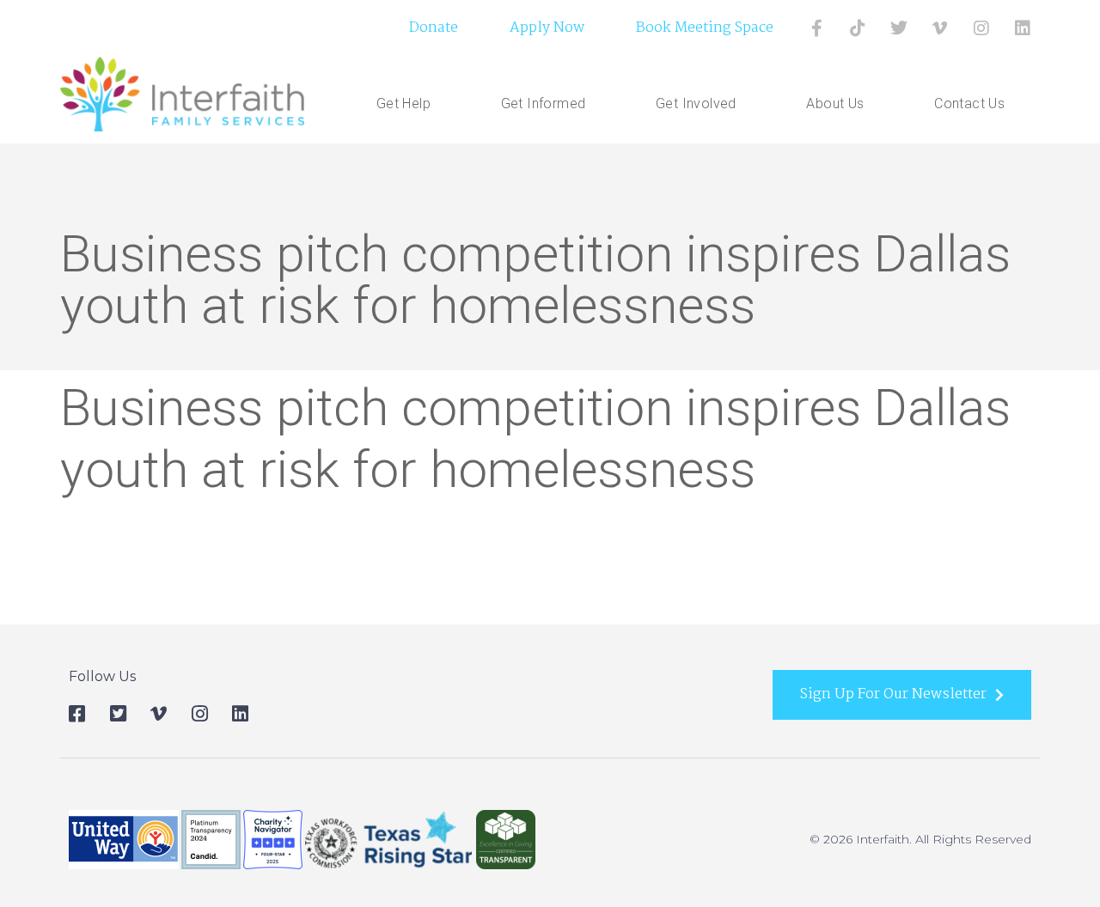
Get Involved (696, 103)
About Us (835, 103)
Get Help (403, 103)
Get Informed (543, 103)
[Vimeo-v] (940, 28)
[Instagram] (981, 28)
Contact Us (969, 103)
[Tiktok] (857, 28)
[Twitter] (899, 28)
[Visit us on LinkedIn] (1022, 28)
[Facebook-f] (816, 28)
